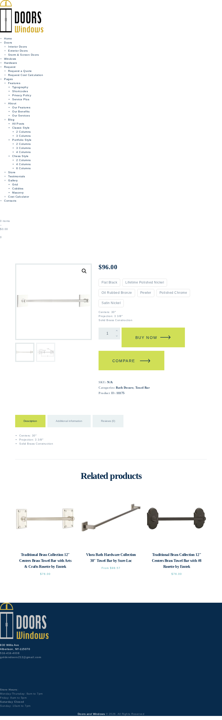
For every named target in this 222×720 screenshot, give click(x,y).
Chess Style (20, 156)
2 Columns (23, 131)
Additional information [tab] (69, 420)
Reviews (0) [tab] (108, 420)
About (12, 103)
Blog (11, 119)
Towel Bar (142, 387)
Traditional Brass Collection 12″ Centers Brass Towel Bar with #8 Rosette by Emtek (176, 561)
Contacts (10, 200)
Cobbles (18, 188)
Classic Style (21, 127)
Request (10, 66)
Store (12, 172)
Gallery (13, 180)
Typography (20, 87)
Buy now (146, 337)
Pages (8, 79)
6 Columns (23, 168)
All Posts (18, 123)
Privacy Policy (21, 95)
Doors (8, 42)
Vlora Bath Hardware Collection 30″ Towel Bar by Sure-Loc (111, 558)
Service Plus (20, 99)
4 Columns (23, 152)
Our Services (21, 115)
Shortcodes (20, 91)
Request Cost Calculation (25, 75)
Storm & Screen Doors (23, 54)
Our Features (21, 107)
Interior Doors (17, 46)
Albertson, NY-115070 (15, 649)
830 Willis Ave (9, 645)
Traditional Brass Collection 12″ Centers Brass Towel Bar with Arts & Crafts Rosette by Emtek (45, 561)
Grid (15, 184)
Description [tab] (30, 420)
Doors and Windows (91, 713)
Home (8, 38)
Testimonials (16, 176)
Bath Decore (124, 387)
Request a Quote (20, 70)
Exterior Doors (18, 50)
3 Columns (23, 135)
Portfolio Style (22, 139)
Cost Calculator (18, 196)
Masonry (18, 192)
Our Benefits (21, 111)
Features (14, 83)
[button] (84, 271)
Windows (10, 58)
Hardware (10, 62)
